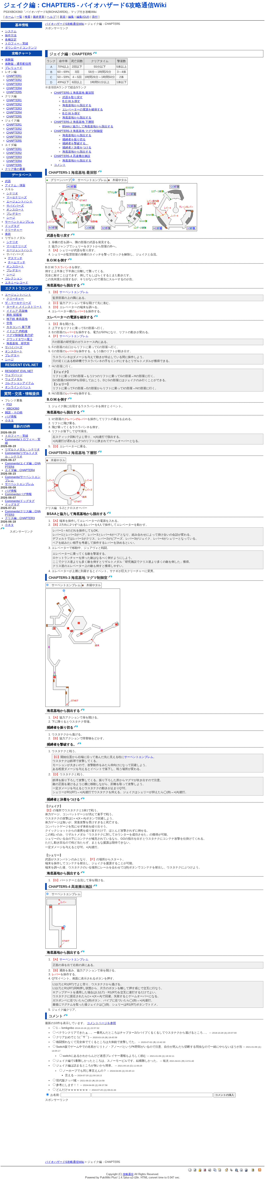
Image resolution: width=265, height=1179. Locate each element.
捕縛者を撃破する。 (75, 143)
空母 (9, 323)
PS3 (9, 404)
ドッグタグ (12, 225)
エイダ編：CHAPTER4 (20, 470)
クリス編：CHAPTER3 (20, 518)
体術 (8, 234)
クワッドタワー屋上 (19, 339)
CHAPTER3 (14, 84)
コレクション (13, 278)
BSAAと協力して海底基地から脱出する (87, 126)
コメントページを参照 (101, 1023)
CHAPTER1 (14, 76)
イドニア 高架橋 (17, 310)
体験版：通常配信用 (18, 63)
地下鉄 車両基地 (17, 319)
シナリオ (12, 193)
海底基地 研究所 (18, 343)
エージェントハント (19, 201)
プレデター (13, 213)
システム (11, 31)
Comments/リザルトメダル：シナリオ (21, 454)
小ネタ (9, 420)
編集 (71, 16)
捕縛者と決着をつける (76, 147)
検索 (27, 16)
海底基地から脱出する (76, 105)
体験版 (9, 59)
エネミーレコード (16, 282)
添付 (95, 16)
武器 (8, 181)
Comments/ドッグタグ (20, 501)
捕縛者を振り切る (74, 139)
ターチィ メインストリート (24, 306)
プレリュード (13, 67)
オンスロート (15, 209)
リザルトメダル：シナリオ (22, 449)
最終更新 (39, 16)
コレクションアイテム (19, 383)
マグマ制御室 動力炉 (19, 335)
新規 (63, 16)
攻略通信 (128, 1174)
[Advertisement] (120, 40)
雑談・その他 (13, 412)
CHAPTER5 (14, 92)
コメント (60, 164)
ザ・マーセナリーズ (18, 302)
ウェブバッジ (13, 375)
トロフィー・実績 (16, 43)
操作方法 (11, 35)
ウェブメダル (13, 379)
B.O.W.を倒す (71, 101)
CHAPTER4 (14, 88)
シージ (10, 217)
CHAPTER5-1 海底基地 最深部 (74, 92)
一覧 (19, 16)
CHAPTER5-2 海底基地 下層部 (74, 121)
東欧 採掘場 (14, 314)
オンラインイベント (18, 387)
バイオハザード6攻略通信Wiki (123, 5)
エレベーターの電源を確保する (82, 109)
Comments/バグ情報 (18, 494)
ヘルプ (51, 16)
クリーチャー (13, 229)
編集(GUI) (82, 16)
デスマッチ (15, 258)
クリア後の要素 (15, 169)
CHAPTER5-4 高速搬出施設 (72, 156)
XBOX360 (12, 408)
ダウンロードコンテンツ (21, 47)
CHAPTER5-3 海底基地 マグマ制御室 (78, 131)
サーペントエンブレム (19, 221)
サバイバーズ (15, 205)
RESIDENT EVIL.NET (19, 371)
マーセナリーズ (16, 197)
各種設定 (11, 39)
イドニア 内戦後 (17, 331)
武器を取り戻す (72, 97)
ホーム (9, 16)
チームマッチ (16, 262)
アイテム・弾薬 (15, 185)
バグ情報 (11, 416)
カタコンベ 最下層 (18, 327)
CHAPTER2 (14, 79)
